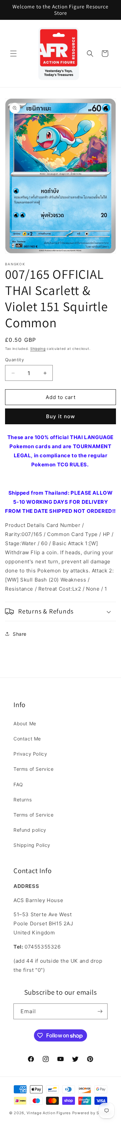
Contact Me (27, 738)
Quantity (14, 359)
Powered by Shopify (92, 1113)
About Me (24, 723)
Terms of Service (33, 769)
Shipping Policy (31, 845)
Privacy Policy (30, 754)
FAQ (18, 784)
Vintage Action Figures (49, 1113)
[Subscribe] (99, 1011)
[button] (13, 53)
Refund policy (29, 830)
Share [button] (20, 634)
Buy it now (60, 416)
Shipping (38, 348)
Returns (22, 799)
